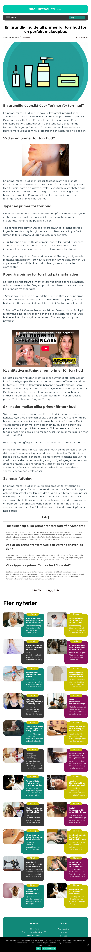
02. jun (32, 695)
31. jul (32, 641)
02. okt (76, 804)
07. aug (33, 614)
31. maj (32, 722)
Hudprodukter (81, 37)
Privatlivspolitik (49, 948)
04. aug (76, 614)
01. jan (76, 749)
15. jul (32, 858)
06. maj (76, 885)
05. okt (32, 804)
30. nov (76, 777)
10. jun (32, 668)
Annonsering (63, 929)
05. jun (76, 668)
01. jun (32, 885)
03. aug (33, 831)
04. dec (33, 777)
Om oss (63, 932)
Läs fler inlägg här (45, 590)
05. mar (32, 749)
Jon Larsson (26, 37)
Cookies (63, 936)
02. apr (76, 722)
